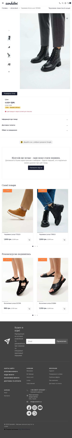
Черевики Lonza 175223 (12, 234)
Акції (5, 392)
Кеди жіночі (9, 374)
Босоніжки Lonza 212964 (47, 303)
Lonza (28, 380)
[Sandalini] (12, 3)
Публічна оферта (54, 377)
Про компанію (53, 380)
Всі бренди (30, 374)
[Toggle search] (62, 3)
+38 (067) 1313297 (37, 390)
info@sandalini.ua (36, 401)
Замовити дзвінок (36, 392)
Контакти (7, 396)
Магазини (30, 371)
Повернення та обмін (55, 374)
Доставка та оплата (12, 381)
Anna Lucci (30, 377)
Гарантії (51, 371)
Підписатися (61, 341)
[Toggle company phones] (60, 3)
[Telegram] (29, 413)
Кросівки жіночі (11, 371)
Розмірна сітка (9, 93)
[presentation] (9, 30)
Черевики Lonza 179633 (47, 234)
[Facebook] (29, 407)
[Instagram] (34, 407)
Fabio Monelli (31, 383)
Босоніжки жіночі (11, 378)
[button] (33, 246)
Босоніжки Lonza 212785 (12, 303)
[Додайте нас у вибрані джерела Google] (34, 413)
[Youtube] (40, 407)
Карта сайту (9, 368)
